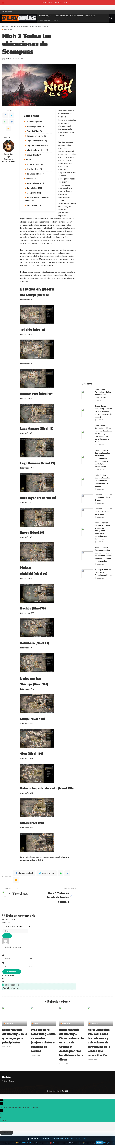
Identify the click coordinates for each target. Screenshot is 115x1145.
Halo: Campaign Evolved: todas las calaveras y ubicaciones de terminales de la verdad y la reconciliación (102, 458)
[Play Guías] (19, 18)
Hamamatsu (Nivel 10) (36, 135)
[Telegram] (11, 121)
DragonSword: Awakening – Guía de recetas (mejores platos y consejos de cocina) (103, 411)
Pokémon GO (90, 16)
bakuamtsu (30, 178)
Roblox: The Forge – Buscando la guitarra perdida (8, 158)
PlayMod (8, 58)
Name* (31, 959)
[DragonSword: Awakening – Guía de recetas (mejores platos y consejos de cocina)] (87, 413)
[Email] (8, 128)
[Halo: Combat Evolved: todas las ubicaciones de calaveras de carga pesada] (87, 482)
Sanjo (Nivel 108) (34, 188)
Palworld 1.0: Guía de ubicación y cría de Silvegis (103, 497)
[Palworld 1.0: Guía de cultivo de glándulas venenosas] (87, 513)
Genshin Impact (76, 16)
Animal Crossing (61, 16)
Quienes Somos (8, 1081)
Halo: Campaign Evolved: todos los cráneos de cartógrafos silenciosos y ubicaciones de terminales (102, 530)
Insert (6, 1133)
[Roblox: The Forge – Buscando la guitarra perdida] (8, 146)
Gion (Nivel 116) (34, 192)
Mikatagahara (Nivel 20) (37, 150)
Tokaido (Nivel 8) (34, 131)
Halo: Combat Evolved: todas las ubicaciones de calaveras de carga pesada (103, 480)
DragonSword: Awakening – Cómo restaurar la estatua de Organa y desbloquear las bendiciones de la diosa (103, 433)
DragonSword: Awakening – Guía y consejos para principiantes (103, 393)
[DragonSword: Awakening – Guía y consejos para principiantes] (87, 395)
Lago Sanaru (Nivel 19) (37, 140)
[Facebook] (5, 115)
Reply (3, 1120)
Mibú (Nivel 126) (34, 205)
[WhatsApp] (5, 121)
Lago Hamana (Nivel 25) (37, 145)
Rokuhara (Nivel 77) (35, 173)
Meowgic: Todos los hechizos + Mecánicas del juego (103, 572)
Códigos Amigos (45, 16)
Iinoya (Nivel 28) (34, 154)
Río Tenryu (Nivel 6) (35, 126)
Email (31, 967)
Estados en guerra (33, 121)
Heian (28, 159)
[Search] (111, 18)
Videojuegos (8, 29)
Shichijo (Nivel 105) (35, 183)
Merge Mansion (44, 20)
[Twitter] (11, 115)
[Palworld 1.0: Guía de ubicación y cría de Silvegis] (87, 499)
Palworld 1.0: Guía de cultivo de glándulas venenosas (103, 511)
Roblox (55, 20)
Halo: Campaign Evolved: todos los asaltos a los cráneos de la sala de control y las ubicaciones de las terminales (103, 554)
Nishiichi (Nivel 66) (35, 164)
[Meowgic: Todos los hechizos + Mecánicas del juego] (87, 574)
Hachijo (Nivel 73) (34, 169)
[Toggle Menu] (3, 2)
